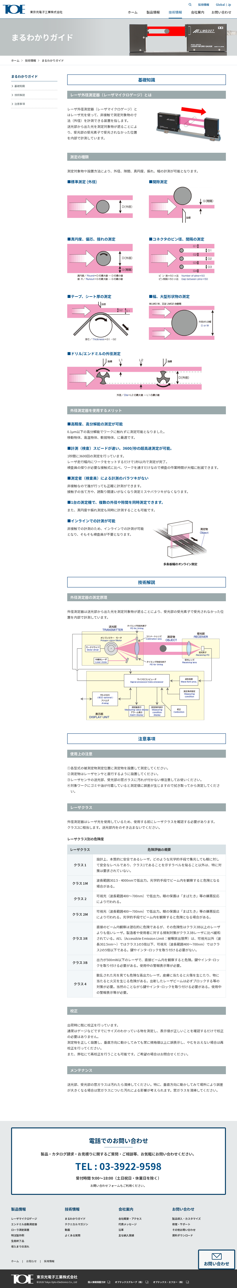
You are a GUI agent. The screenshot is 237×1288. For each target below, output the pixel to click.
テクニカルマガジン (76, 1224)
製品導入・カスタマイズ (186, 1218)
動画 (67, 1230)
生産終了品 (17, 1241)
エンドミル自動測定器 (24, 1224)
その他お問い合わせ (184, 1230)
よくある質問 (72, 1235)
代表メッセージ (127, 1224)
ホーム (15, 1261)
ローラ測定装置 (20, 1230)
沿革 (121, 1230)
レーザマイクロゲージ (24, 1218)
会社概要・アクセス (130, 1218)
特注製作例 (17, 1235)
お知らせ (31, 1261)
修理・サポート (181, 1224)
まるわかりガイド (75, 1218)
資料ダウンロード (182, 1235)
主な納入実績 (126, 1235)
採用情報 (49, 1261)
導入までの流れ (20, 1246)
